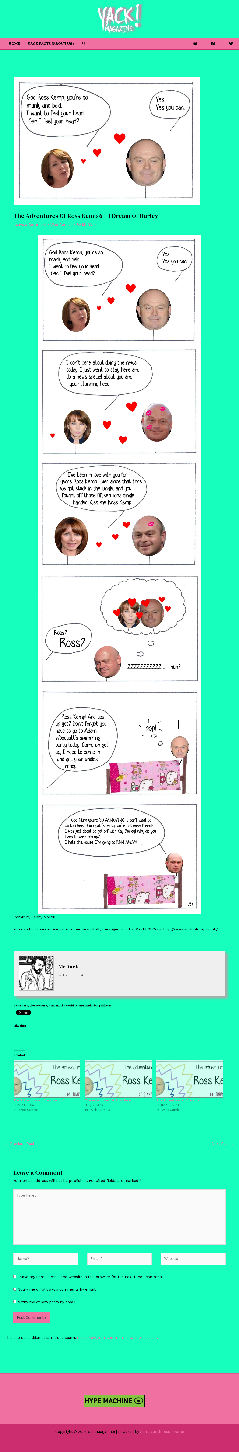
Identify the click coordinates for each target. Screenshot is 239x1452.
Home (14, 43)
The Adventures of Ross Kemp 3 (39, 1100)
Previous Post (19, 1143)
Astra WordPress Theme (162, 1431)
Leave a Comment (30, 224)
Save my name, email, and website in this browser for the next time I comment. (92, 1276)
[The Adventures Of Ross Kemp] (118, 1079)
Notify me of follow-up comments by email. (57, 1289)
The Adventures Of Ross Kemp (109, 1100)
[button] (84, 43)
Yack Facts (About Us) (51, 43)
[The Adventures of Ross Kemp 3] (47, 1079)
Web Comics (61, 224)
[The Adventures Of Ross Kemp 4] (189, 1079)
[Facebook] (213, 43)
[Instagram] (194, 43)
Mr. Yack (68, 966)
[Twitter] (231, 43)
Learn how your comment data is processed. (117, 1337)
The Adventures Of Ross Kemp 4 (181, 1100)
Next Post (223, 1143)
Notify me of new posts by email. (47, 1302)
